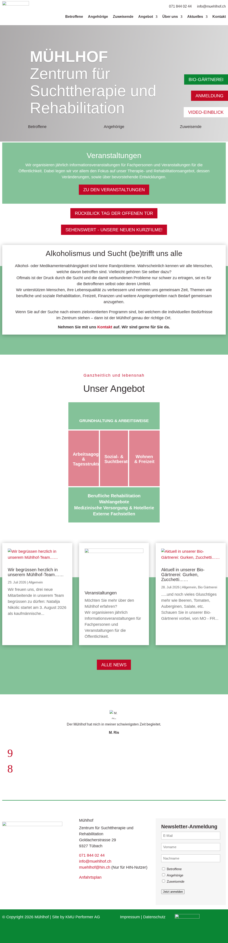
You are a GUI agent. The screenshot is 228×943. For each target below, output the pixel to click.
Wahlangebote (114, 501)
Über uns (170, 16)
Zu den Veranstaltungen (114, 189)
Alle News (113, 664)
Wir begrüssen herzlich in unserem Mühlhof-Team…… (36, 572)
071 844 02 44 (181, 6)
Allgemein (35, 582)
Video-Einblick (206, 112)
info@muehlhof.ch (211, 6)
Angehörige (98, 16)
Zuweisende (123, 16)
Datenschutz (154, 917)
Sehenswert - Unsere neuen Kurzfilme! (114, 229)
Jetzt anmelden (173, 891)
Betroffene (74, 16)
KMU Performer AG (82, 917)
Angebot (145, 16)
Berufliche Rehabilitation (114, 495)
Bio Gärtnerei (207, 587)
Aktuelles (195, 16)
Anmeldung (209, 95)
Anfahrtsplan (90, 877)
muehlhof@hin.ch (94, 867)
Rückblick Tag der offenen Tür (114, 213)
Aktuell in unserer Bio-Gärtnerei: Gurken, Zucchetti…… (183, 574)
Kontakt (219, 16)
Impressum (130, 917)
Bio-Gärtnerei (206, 79)
